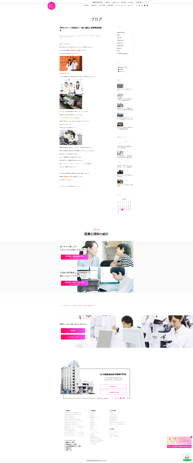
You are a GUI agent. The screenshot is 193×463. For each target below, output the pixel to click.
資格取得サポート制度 (71, 444)
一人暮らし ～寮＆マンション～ (96, 432)
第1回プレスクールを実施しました (124, 89)
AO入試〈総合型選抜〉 (113, 416)
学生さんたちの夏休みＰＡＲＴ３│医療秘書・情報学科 (125, 128)
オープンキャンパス (121, 5)
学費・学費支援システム (114, 417)
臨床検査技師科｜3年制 (69, 429)
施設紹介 (92, 427)
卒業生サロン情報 (123, 67)
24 (118, 209)
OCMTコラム (122, 71)
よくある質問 (93, 443)
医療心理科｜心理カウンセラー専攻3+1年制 (73, 421)
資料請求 (124, 2)
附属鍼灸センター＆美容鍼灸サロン (97, 440)
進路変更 (121, 69)
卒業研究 (92, 421)
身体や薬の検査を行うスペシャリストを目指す (73, 432)
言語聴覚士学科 (79, 35)
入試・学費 (102, 5)
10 (118, 206)
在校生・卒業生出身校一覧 (95, 442)
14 (126, 206)
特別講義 (92, 416)
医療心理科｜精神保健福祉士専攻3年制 (72, 419)
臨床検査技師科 (92, 35)
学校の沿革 (92, 434)
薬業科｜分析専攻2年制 (69, 417)
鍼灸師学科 (98, 35)
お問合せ (131, 2)
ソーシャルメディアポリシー (115, 432)
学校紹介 (94, 5)
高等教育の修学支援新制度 (95, 438)
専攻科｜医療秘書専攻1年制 (70, 430)
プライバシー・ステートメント (115, 431)
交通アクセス (116, 2)
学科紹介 (87, 5)
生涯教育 (92, 422)
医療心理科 (73, 35)
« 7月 (118, 212)
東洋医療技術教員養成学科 (68, 37)
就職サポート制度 (70, 442)
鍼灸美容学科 (85, 35)
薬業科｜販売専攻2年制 (69, 416)
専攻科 (61, 37)
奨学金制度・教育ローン (114, 421)
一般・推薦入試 (112, 414)
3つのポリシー (93, 414)
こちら (77, 186)
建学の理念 (92, 412)
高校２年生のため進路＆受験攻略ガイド (117, 422)
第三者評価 (111, 434)
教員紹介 (92, 429)
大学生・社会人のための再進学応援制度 (117, 424)
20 (124, 208)
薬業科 (69, 35)
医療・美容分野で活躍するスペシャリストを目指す (74, 434)
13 (124, 206)
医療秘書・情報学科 (63, 35)
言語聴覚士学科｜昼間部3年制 (70, 422)
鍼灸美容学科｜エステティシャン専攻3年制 (73, 425)
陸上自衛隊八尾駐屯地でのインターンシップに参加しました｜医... (125, 118)
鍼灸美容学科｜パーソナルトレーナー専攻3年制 (74, 427)
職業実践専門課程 (98, 2)
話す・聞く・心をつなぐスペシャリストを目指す (73, 435)
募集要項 (111, 412)
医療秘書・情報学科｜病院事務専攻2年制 (72, 412)
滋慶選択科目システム (94, 417)
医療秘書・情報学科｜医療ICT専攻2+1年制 (72, 414)
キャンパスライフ (93, 430)
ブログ (131, 5)
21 (126, 208)
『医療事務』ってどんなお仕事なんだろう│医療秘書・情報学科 (125, 99)
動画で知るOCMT (93, 424)
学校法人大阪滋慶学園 (113, 436)
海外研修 (92, 419)
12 (122, 206)
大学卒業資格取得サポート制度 (73, 446)
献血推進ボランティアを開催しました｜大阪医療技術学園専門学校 (125, 108)
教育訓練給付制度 (113, 419)
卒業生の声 (68, 448)
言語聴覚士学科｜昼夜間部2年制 (71, 424)
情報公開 (108, 2)
